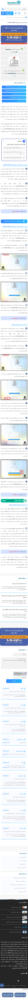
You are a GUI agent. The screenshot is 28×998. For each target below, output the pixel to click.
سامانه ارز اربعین (15, 211)
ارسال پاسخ (5, 742)
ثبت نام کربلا (15, 494)
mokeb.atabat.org (11, 73)
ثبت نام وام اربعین (15, 318)
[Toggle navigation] (25, 13)
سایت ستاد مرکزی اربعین (14, 551)
